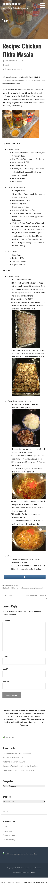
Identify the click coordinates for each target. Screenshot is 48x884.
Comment (6, 620)
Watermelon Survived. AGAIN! (15, 762)
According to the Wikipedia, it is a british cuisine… (21, 80)
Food (17, 585)
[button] (44, 7)
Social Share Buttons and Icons (13, 882)
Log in (5, 827)
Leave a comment (13, 69)
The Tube (38, 194)
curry (18, 588)
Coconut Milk (17, 210)
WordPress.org (9, 839)
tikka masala (39, 588)
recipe (27, 588)
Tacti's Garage (11, 4)
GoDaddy (31, 872)
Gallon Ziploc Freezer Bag (22, 293)
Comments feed (9, 835)
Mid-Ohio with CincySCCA (13, 758)
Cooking (12, 585)
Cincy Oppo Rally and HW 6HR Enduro (17, 753)
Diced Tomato (17, 207)
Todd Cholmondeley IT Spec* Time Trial (18, 770)
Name (5, 656)
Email (5, 669)
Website (5, 681)
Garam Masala (17, 162)
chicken (13, 588)
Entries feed (7, 831)
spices (32, 588)
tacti (7, 64)
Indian (23, 588)
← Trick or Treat (6, 595)
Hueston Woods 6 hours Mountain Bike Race (20, 766)
